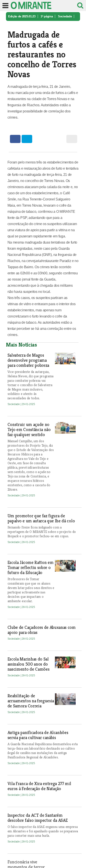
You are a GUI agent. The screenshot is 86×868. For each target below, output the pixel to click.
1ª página (47, 16)
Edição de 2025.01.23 (22, 16)
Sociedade (65, 16)
